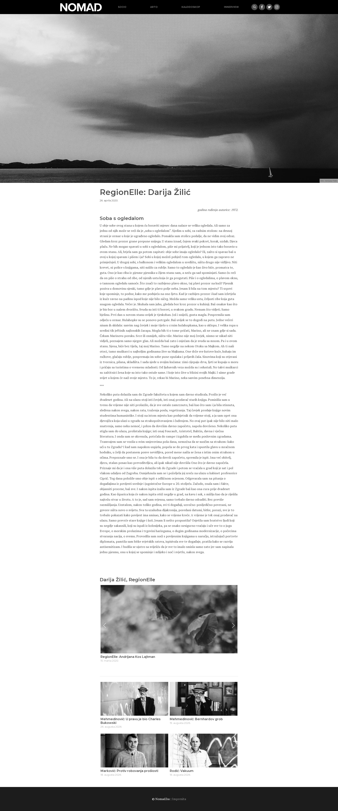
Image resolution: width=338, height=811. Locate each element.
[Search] (254, 7)
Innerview (231, 6)
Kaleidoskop (191, 6)
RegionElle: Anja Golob (119, 657)
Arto (154, 6)
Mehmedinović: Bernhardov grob (196, 719)
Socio (122, 6)
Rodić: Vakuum (181, 771)
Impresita (179, 799)
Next (233, 625)
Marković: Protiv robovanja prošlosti (129, 771)
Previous (105, 625)
